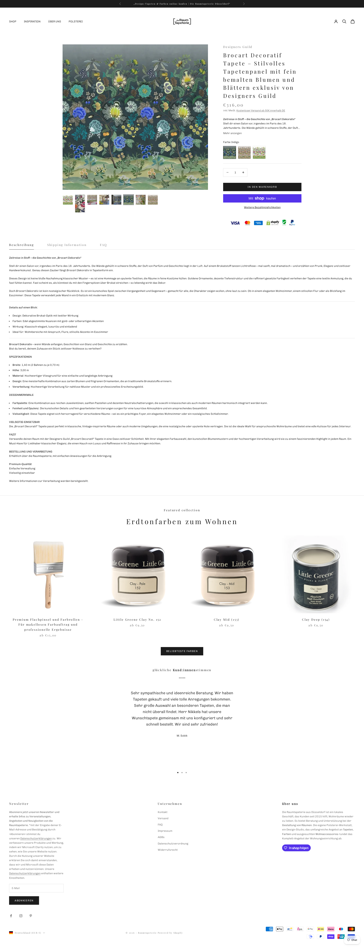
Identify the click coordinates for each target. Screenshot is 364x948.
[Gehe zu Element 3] (92, 199)
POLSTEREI (76, 21)
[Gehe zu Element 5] (116, 199)
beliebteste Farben (182, 651)
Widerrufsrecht (168, 849)
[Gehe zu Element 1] (68, 199)
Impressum (165, 831)
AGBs (161, 837)
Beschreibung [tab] (21, 245)
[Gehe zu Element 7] (140, 199)
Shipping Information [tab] (67, 245)
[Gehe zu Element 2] (80, 203)
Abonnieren (24, 900)
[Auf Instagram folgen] (21, 916)
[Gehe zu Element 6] (128, 199)
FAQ (160, 824)
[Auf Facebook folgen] (11, 916)
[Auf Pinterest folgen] (31, 916)
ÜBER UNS (54, 21)
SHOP (12, 21)
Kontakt (162, 812)
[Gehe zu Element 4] (104, 199)
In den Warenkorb (262, 186)
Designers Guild (237, 47)
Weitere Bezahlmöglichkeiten (262, 207)
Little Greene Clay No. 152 (137, 619)
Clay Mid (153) (226, 619)
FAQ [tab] (103, 245)
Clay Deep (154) (316, 619)
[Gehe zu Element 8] (152, 199)
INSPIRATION (32, 21)
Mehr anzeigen (232, 133)
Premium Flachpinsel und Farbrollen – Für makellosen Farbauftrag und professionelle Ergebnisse (48, 624)
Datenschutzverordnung (173, 843)
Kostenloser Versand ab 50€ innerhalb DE (260, 110)
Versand (163, 818)
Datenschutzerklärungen (36, 838)
